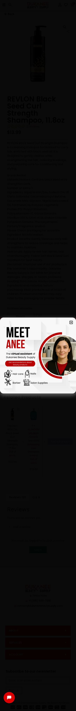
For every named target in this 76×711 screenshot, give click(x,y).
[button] (71, 322)
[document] (38, 355)
